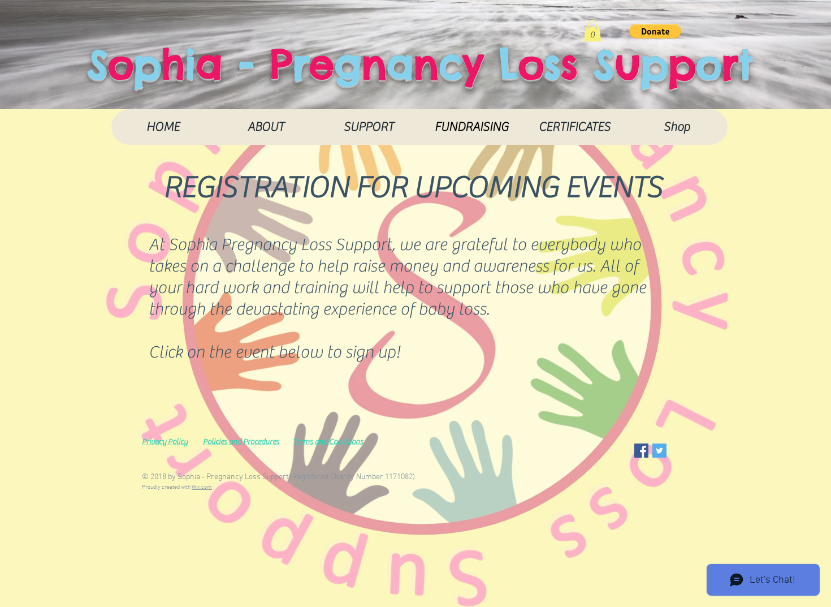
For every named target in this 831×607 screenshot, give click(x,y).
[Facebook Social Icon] (641, 451)
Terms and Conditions (328, 441)
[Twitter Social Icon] (659, 451)
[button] (592, 30)
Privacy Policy (165, 441)
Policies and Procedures (241, 441)
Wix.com (202, 487)
